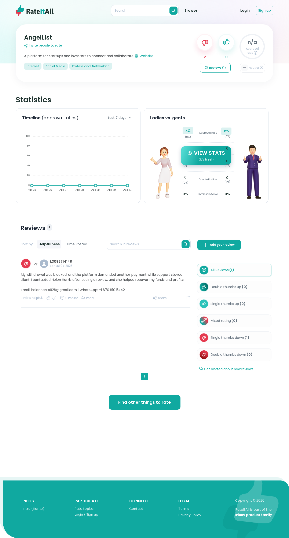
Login (245, 10)
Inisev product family (253, 515)
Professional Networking (91, 66)
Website (146, 56)
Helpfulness (49, 244)
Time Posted (76, 244)
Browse (190, 10)
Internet (33, 66)
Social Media (55, 66)
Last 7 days (117, 117)
